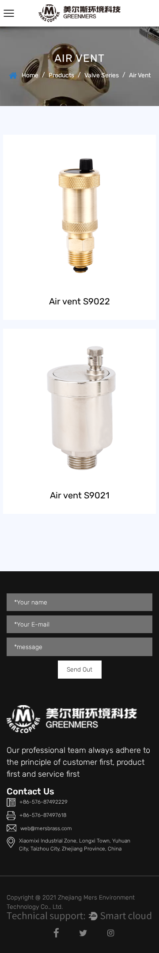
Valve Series (101, 75)
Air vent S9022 (79, 301)
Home (30, 75)
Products (61, 75)
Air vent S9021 (80, 495)
